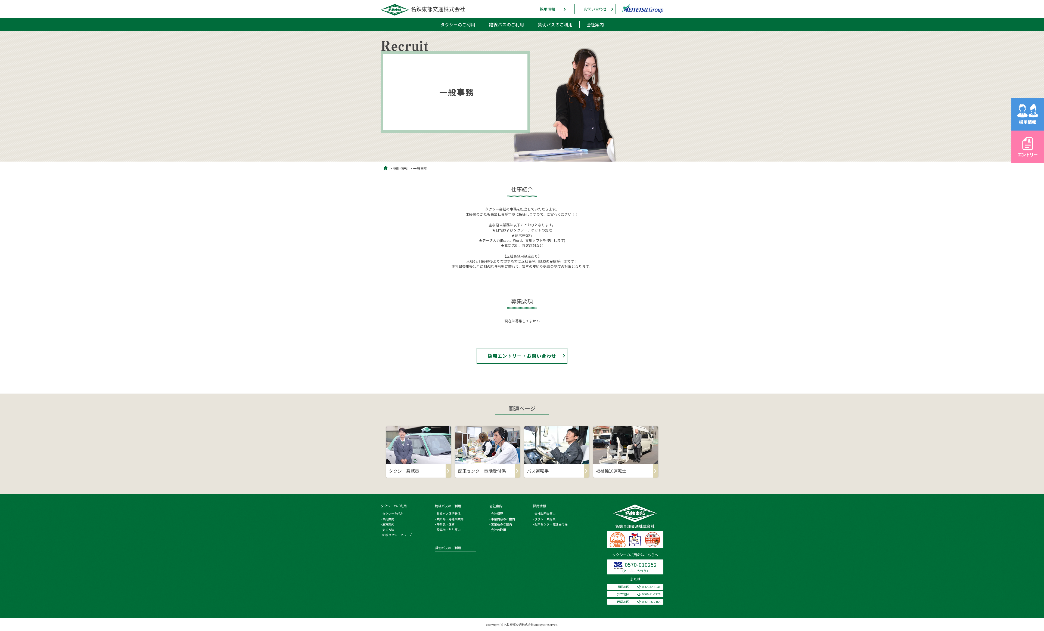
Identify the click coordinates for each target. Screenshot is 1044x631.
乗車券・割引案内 (449, 529)
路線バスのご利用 (506, 24)
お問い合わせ (595, 9)
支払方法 (388, 529)
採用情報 (547, 9)
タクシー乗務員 (545, 519)
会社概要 (497, 513)
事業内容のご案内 (503, 519)
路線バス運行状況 (449, 513)
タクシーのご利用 (457, 24)
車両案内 (388, 519)
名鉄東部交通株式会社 (438, 9)
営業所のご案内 (501, 524)
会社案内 (595, 24)
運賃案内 (388, 524)
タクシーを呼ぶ (392, 513)
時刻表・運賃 (446, 524)
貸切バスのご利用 (555, 24)
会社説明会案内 (545, 513)
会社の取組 (498, 529)
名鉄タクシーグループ (397, 535)
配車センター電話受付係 (551, 524)
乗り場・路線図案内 (450, 519)
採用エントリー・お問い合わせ (522, 355)
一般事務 (420, 168)
